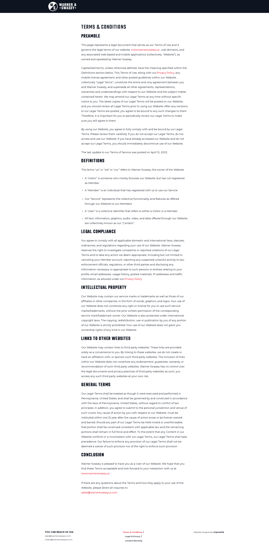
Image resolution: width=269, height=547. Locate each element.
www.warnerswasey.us (145, 49)
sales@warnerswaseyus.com (99, 492)
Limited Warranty (133, 541)
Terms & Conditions (132, 532)
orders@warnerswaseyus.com (58, 539)
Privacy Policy (165, 72)
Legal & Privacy (132, 536)
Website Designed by (209, 532)
